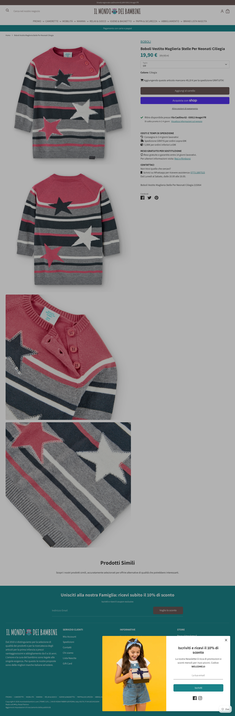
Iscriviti (198, 687)
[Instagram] (200, 698)
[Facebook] (195, 698)
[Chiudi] (226, 640)
